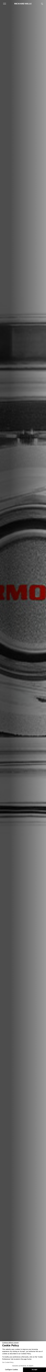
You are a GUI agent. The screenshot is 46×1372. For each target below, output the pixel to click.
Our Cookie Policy (7, 1362)
